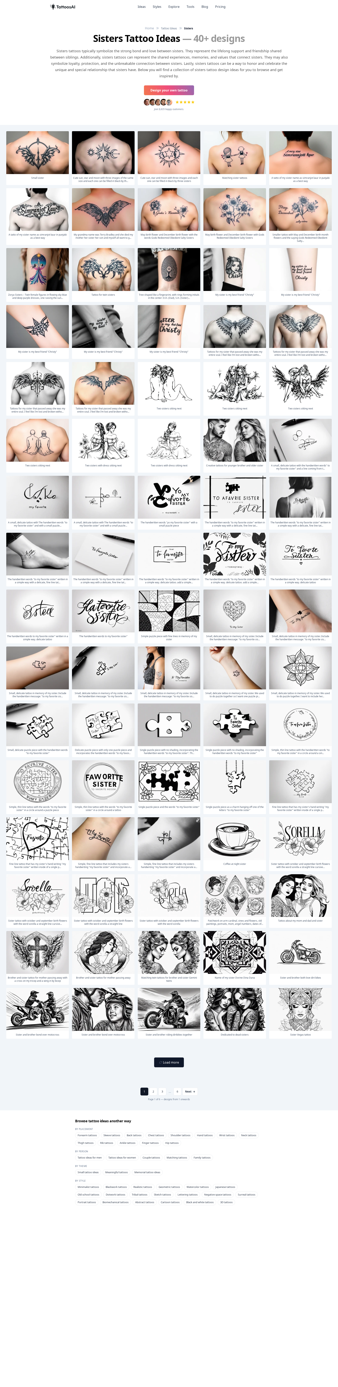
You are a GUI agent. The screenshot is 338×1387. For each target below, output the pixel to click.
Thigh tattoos (85, 1143)
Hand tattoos (205, 1135)
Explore (174, 7)
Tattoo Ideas (169, 28)
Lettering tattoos (188, 1194)
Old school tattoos (88, 1194)
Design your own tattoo (169, 90)
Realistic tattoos (142, 1187)
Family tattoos (202, 1157)
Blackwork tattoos (116, 1187)
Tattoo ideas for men (90, 1157)
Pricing (220, 7)
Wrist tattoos (227, 1135)
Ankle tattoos (127, 1143)
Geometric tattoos (169, 1187)
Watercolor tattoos (198, 1187)
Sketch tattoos (162, 1194)
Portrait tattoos (87, 1202)
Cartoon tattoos (170, 1202)
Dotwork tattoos (115, 1194)
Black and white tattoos (200, 1202)
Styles (157, 7)
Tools (190, 7)
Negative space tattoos (217, 1194)
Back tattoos (134, 1135)
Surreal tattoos (246, 1194)
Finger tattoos (150, 1143)
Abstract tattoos (144, 1202)
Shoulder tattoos (180, 1135)
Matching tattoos (177, 1157)
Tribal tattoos (139, 1194)
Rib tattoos (106, 1143)
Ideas (142, 7)
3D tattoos (226, 1202)
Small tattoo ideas (88, 1172)
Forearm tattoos (87, 1135)
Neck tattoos (248, 1135)
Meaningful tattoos (116, 1172)
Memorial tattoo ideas (147, 1172)
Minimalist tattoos (88, 1187)
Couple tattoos (151, 1157)
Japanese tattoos (225, 1187)
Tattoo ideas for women (122, 1157)
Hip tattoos (172, 1143)
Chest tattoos (156, 1135)
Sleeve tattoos (111, 1135)
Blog (204, 7)
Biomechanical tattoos (115, 1202)
